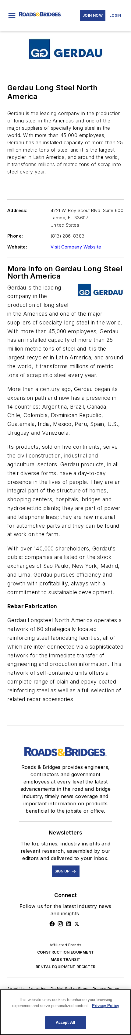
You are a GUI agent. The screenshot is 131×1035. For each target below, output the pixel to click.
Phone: (15, 235)
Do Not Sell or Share (70, 988)
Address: (17, 210)
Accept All (65, 1022)
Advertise (37, 988)
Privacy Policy (106, 988)
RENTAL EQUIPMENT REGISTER (65, 967)
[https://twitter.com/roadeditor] (77, 924)
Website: (17, 246)
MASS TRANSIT (66, 959)
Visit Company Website (76, 246)
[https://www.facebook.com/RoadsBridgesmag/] (52, 924)
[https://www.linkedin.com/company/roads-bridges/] (69, 924)
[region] (65, 1012)
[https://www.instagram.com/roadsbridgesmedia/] (60, 924)
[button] (11, 15)
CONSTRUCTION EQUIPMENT (65, 952)
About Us (16, 988)
